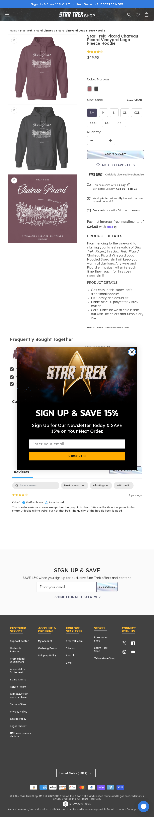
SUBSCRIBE (77, 456)
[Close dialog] (132, 351)
